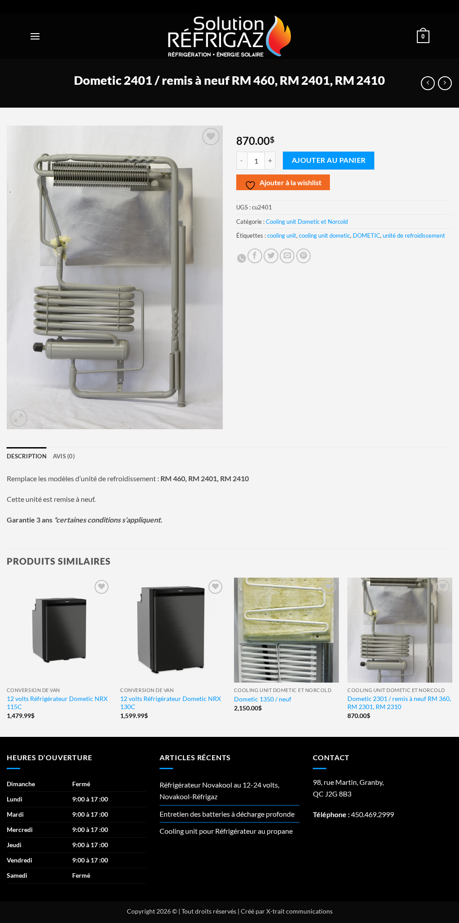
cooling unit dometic (324, 235)
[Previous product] (445, 83)
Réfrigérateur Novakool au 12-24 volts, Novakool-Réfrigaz (219, 790)
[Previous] (7, 656)
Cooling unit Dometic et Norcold (307, 221)
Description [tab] (27, 456)
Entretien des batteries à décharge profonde (227, 814)
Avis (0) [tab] (64, 456)
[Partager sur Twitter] (271, 255)
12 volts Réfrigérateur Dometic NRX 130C (170, 703)
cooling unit (281, 235)
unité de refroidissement (414, 235)
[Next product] (428, 83)
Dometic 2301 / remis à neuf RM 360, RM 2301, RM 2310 (399, 703)
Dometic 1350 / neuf (262, 699)
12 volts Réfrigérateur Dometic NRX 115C (57, 703)
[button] (35, 36)
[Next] (452, 656)
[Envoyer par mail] (287, 255)
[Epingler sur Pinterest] (303, 255)
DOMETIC (366, 235)
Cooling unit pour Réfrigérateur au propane (226, 831)
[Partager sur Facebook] (254, 255)
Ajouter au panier (329, 160)
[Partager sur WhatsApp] (241, 258)
